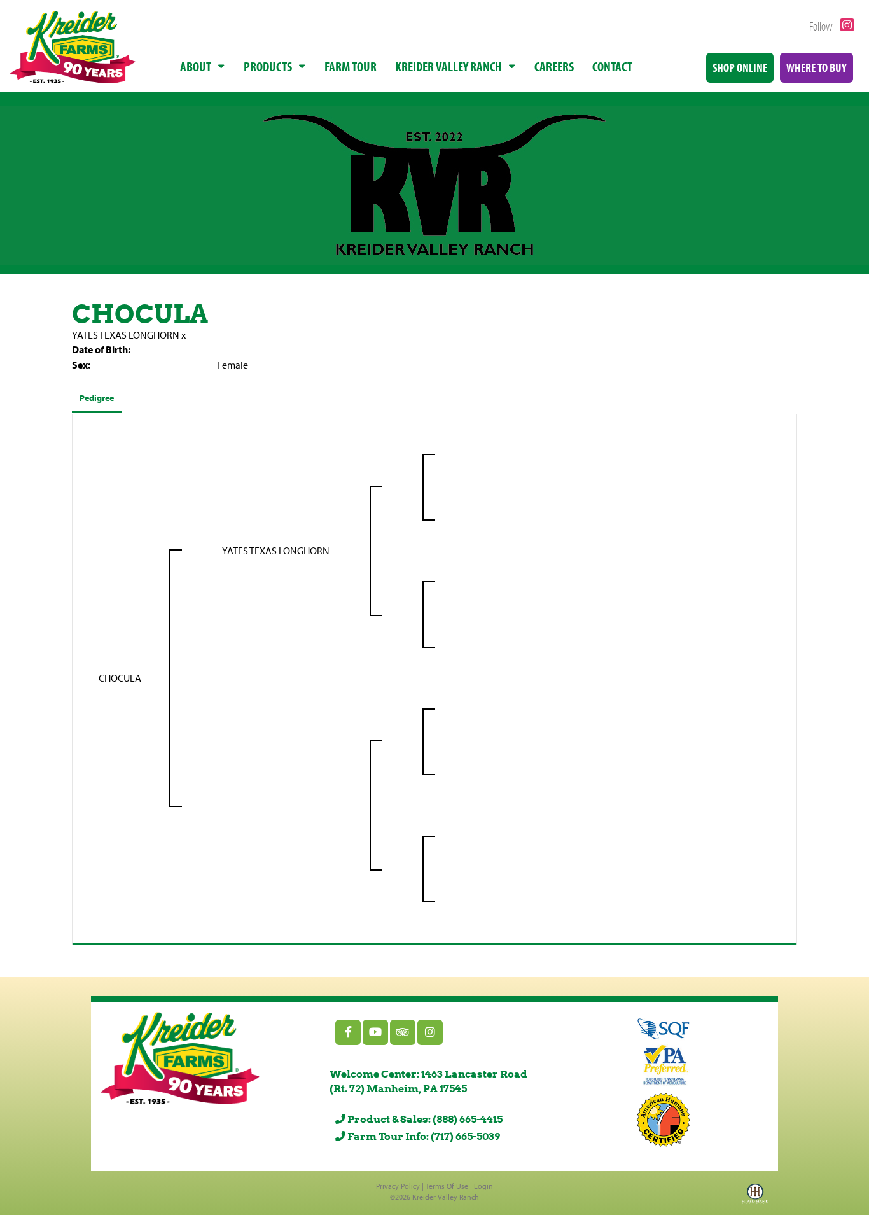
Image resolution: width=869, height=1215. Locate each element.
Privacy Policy (398, 1186)
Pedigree (97, 398)
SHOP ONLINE (740, 67)
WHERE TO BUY (816, 67)
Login (483, 1186)
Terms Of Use (447, 1186)
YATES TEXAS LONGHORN (125, 334)
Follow (822, 26)
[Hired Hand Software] (755, 1198)
